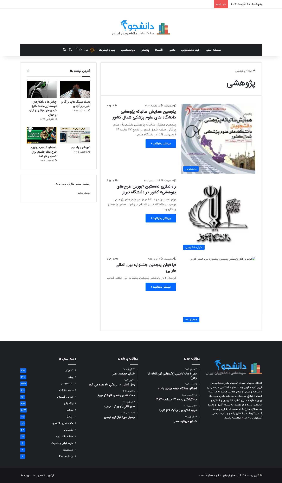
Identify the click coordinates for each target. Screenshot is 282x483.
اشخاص (68, 430)
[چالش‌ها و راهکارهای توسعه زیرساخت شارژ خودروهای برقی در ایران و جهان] (42, 89)
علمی (172, 50)
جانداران (68, 403)
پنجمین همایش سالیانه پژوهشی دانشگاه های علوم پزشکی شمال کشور (144, 114)
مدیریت (168, 106)
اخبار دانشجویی (190, 50)
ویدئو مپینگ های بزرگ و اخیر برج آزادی (75, 103)
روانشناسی (128, 50)
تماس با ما (39, 475)
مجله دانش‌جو (64, 437)
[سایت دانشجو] (141, 26)
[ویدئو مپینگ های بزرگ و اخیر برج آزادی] (75, 89)
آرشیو (50, 475)
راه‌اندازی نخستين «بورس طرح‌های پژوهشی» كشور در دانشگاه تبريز (146, 189)
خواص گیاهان (65, 397)
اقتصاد (159, 50)
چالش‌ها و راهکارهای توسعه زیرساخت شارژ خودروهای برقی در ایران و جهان (43, 108)
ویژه (70, 377)
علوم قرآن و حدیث (62, 443)
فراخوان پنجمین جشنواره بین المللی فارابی (146, 268)
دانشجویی (67, 384)
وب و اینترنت (107, 50)
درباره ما (25, 475)
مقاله (70, 410)
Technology (66, 456)
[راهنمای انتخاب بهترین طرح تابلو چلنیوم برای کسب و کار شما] (42, 135)
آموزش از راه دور (80, 147)
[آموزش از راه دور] (75, 135)
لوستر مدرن (83, 193)
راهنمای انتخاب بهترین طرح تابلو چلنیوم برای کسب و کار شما (44, 151)
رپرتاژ (70, 417)
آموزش (69, 370)
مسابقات (68, 450)
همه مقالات (66, 390)
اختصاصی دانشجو (62, 423)
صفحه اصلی (213, 50)
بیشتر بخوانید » (161, 144)
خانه (250, 71)
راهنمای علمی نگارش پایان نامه (73, 184)
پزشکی (145, 50)
